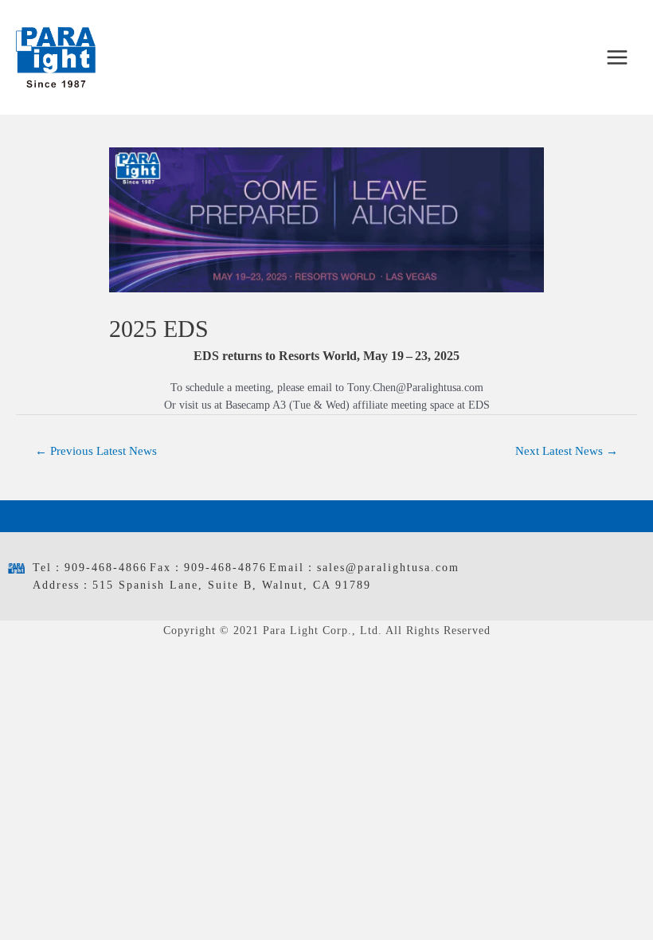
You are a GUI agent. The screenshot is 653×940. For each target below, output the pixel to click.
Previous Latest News (96, 451)
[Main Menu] (617, 57)
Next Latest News (566, 451)
